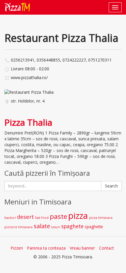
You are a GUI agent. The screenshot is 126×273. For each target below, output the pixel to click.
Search (111, 186)
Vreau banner (82, 248)
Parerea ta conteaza (46, 248)
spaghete (72, 226)
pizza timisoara (101, 218)
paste (58, 216)
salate (42, 226)
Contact (106, 248)
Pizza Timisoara (15, 7)
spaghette (94, 226)
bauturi (10, 218)
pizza (78, 215)
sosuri (55, 227)
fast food (42, 218)
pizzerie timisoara (18, 227)
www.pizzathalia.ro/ (29, 77)
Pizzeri (17, 248)
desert (25, 216)
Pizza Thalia (28, 122)
